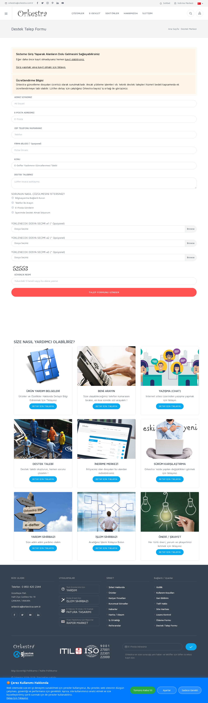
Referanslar (115, 625)
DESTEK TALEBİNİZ (23, 174)
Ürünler (112, 592)
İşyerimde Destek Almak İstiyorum (32, 212)
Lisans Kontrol (163, 614)
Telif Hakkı (161, 603)
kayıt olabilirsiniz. (74, 59)
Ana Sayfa (173, 28)
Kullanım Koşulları (165, 592)
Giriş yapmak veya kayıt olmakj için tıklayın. (41, 67)
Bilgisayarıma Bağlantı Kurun (30, 197)
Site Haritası (162, 609)
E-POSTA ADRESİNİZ (24, 112)
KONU (17, 159)
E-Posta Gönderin (24, 207)
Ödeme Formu (163, 620)
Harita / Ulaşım (116, 614)
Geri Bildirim (162, 598)
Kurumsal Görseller (118, 603)
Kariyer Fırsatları (117, 598)
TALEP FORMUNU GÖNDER (104, 292)
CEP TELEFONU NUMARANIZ (28, 128)
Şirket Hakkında (117, 587)
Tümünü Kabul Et (142, 690)
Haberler (113, 609)
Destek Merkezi (189, 28)
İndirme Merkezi (184, 3)
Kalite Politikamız (48, 670)
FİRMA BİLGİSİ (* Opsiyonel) (27, 143)
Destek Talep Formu (166, 625)
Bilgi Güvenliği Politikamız (24, 670)
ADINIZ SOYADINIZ (23, 97)
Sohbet (166, 3)
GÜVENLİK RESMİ (22, 274)
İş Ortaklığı (114, 620)
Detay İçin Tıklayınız (17, 698)
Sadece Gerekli (190, 690)
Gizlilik (159, 587)
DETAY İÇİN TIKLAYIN (43, 406)
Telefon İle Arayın (24, 202)
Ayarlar (167, 690)
